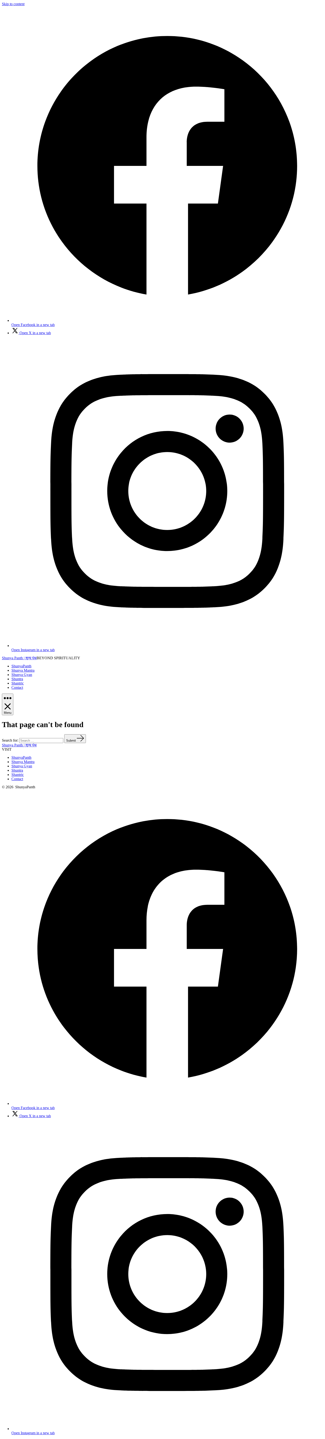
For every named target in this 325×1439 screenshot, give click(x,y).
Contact (17, 687)
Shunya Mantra (22, 670)
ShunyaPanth (21, 666)
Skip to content (13, 4)
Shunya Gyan (21, 675)
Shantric (17, 683)
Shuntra (17, 679)
